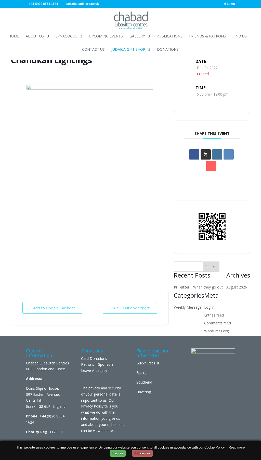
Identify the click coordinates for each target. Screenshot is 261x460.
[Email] (211, 166)
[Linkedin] (217, 154)
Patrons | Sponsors (97, 364)
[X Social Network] (206, 154)
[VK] (229, 154)
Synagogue (66, 36)
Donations (168, 49)
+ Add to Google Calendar (52, 307)
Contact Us (93, 49)
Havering (143, 391)
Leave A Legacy (94, 370)
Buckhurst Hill (147, 363)
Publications (169, 36)
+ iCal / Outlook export (130, 307)
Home (13, 36)
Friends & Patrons (207, 36)
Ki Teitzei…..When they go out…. (200, 287)
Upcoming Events (106, 36)
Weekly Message (188, 307)
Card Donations (94, 358)
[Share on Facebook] (194, 154)
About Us (35, 36)
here (109, 430)
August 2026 (236, 287)
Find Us (239, 36)
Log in (209, 307)
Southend (144, 382)
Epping (141, 372)
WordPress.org (216, 330)
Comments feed (217, 323)
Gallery (137, 36)
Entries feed (214, 315)
